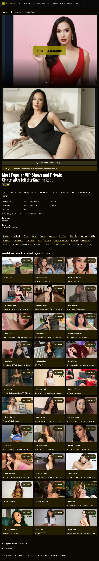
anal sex (52, 236)
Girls (20, 3)
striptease (85, 240)
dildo (93, 236)
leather (6, 236)
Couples (54, 3)
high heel (16, 236)
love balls (30, 240)
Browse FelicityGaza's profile (51, 51)
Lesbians (45, 3)
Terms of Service (43, 555)
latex (34, 236)
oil (39, 240)
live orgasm (18, 240)
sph (63, 244)
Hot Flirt (27, 3)
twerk (89, 244)
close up (73, 236)
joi (57, 244)
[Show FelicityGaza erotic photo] (46, 82)
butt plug (62, 236)
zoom (15, 244)
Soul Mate (36, 3)
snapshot (48, 244)
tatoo (26, 236)
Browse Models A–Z (9, 549)
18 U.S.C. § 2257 (7, 555)
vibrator (6, 244)
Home (4, 12)
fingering (6, 240)
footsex (37, 244)
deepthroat (26, 244)
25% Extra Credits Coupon (52, 163)
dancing (84, 236)
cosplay (79, 244)
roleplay (47, 240)
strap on (74, 240)
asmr (70, 244)
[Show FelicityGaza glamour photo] (52, 82)
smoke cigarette (61, 240)
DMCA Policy (19, 555)
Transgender (79, 3)
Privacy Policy (30, 555)
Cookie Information (58, 555)
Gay (87, 3)
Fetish (69, 3)
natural (42, 236)
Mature (62, 3)
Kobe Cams (9, 3)
